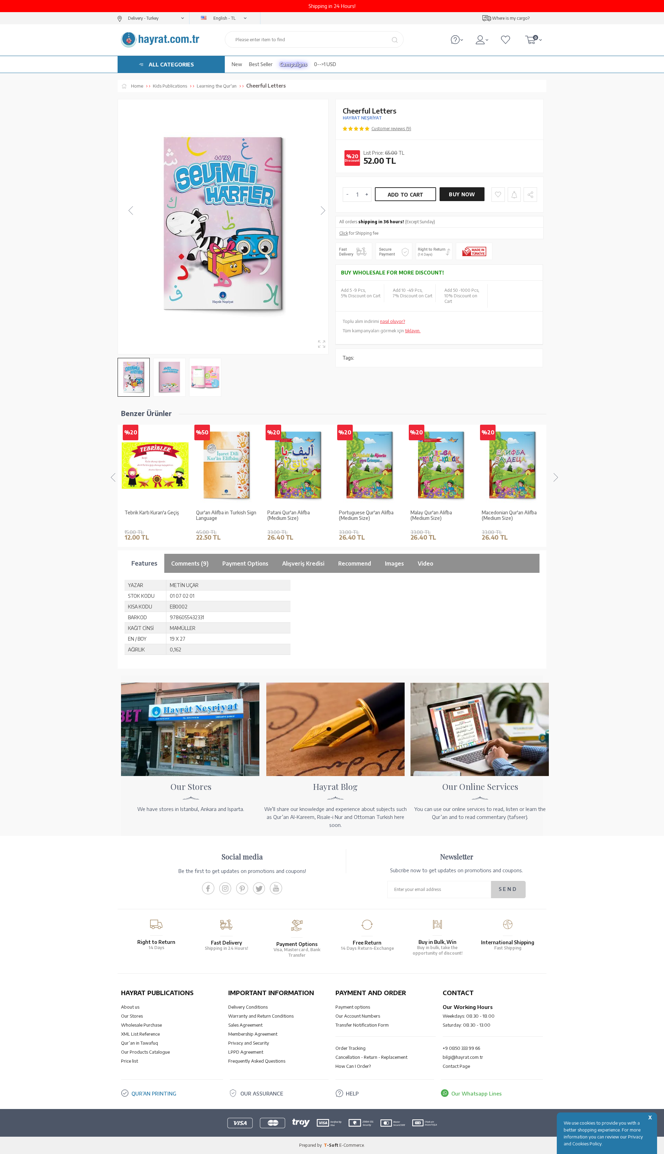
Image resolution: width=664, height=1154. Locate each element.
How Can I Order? (353, 1066)
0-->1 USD (325, 64)
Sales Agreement (245, 1025)
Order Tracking (350, 1048)
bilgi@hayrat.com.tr (463, 1057)
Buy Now (462, 194)
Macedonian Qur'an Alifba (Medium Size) (509, 515)
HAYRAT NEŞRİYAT (362, 117)
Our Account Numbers (357, 1016)
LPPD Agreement (245, 1052)
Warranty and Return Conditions (261, 1016)
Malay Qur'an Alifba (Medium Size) (431, 515)
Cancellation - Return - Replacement (371, 1057)
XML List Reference (140, 1034)
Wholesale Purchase (141, 1025)
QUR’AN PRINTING (153, 1093)
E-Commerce (351, 1145)
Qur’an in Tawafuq (139, 1043)
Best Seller (261, 64)
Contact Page (456, 1066)
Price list (129, 1061)
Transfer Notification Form (362, 1025)
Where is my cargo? (510, 18)
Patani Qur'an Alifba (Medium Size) (288, 515)
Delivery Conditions (248, 1007)
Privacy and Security (248, 1043)
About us (130, 1007)
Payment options (352, 1007)
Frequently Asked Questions (256, 1061)
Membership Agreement (252, 1034)
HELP (352, 1093)
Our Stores (132, 1016)
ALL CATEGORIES (171, 64)
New (237, 64)
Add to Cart (406, 195)
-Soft (331, 1145)
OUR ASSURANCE (261, 1093)
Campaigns (293, 64)
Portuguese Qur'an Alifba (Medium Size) (366, 515)
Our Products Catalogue (145, 1052)
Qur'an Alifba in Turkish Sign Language (226, 515)
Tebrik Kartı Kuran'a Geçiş (151, 512)
